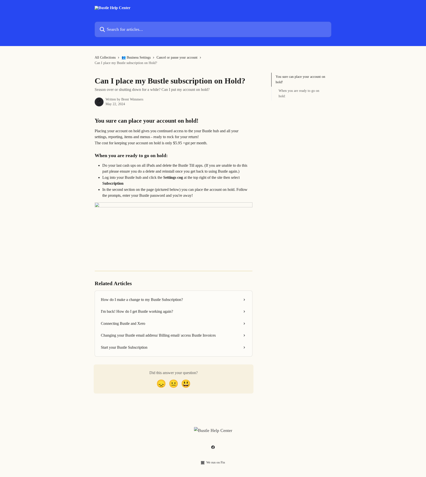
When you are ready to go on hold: (299, 93)
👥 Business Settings (136, 57)
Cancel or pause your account (177, 57)
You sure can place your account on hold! (300, 79)
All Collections (105, 57)
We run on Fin (215, 462)
